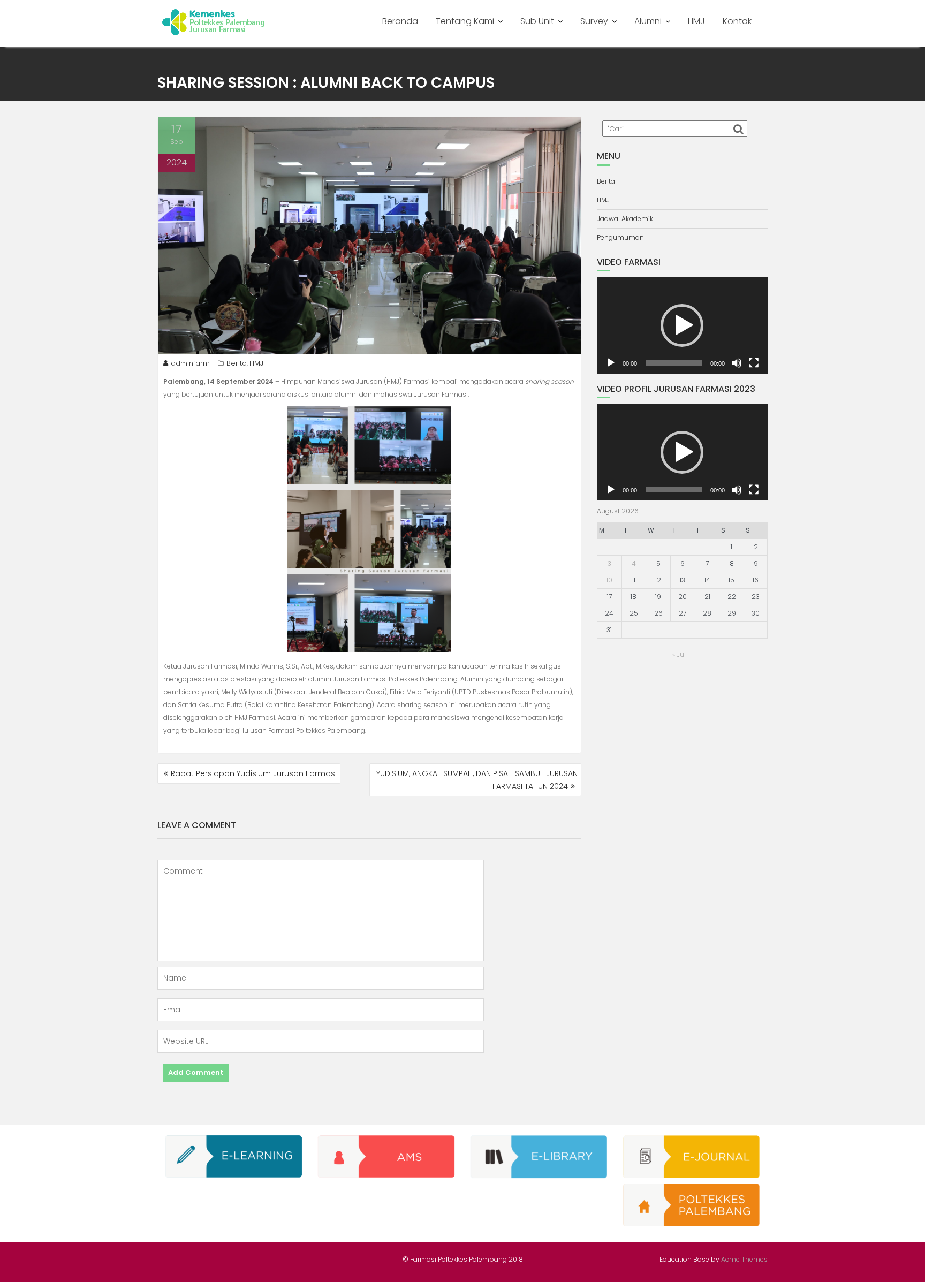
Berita (236, 363)
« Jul (679, 654)
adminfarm (190, 363)
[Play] (610, 363)
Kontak (737, 21)
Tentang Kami (465, 21)
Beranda (400, 21)
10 (609, 580)
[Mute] (736, 363)
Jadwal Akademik (625, 218)
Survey (594, 21)
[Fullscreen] (753, 363)
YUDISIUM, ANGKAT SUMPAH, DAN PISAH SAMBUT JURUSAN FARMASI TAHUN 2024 (477, 780)
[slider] (674, 363)
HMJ (696, 21)
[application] (682, 325)
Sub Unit (537, 21)
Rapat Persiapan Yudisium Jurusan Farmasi (254, 773)
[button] (682, 325)
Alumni (648, 21)
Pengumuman (620, 237)
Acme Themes (744, 1259)
